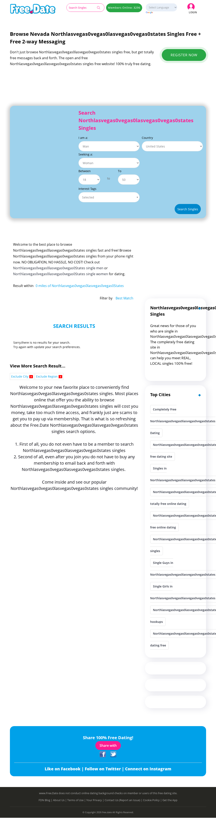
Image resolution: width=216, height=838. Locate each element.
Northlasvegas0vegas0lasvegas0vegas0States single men (58, 268)
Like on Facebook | (65, 769)
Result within (23, 285)
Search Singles (187, 209)
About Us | (60, 800)
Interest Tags (87, 189)
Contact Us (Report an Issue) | (124, 800)
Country (147, 138)
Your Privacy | (95, 800)
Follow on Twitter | (105, 769)
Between (84, 171)
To (119, 171)
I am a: (83, 138)
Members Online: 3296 (124, 7)
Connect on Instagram (148, 769)
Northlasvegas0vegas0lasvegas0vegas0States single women (60, 274)
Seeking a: (85, 154)
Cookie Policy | (152, 800)
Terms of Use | (76, 800)
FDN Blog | (46, 800)
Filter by (106, 298)
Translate (161, 12)
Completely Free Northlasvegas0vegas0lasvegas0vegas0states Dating (182, 421)
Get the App (169, 800)
